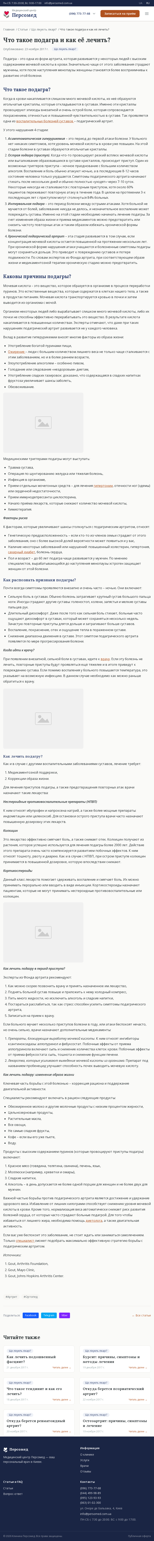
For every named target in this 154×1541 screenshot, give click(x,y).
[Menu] (147, 14)
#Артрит (11, 1297)
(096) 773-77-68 (79, 13)
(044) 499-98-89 (90, 1493)
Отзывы (85, 1471)
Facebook (30, 1315)
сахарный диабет (21, 552)
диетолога (94, 1220)
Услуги (84, 1460)
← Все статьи (141, 1315)
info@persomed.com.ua (58, 3)
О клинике (87, 1454)
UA (140, 3)
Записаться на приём (120, 13)
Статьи (23, 29)
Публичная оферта (139, 1536)
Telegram (49, 1315)
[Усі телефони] (94, 13)
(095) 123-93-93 (90, 1498)
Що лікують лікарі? (44, 29)
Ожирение (16, 352)
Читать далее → (62, 1367)
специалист (25, 1240)
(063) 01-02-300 (90, 1503)
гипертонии (103, 485)
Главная (8, 29)
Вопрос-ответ (13, 1494)
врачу (105, 659)
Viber (65, 1315)
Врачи (84, 1466)
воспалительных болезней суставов (45, 121)
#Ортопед (30, 1297)
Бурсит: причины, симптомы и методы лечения (111, 1359)
